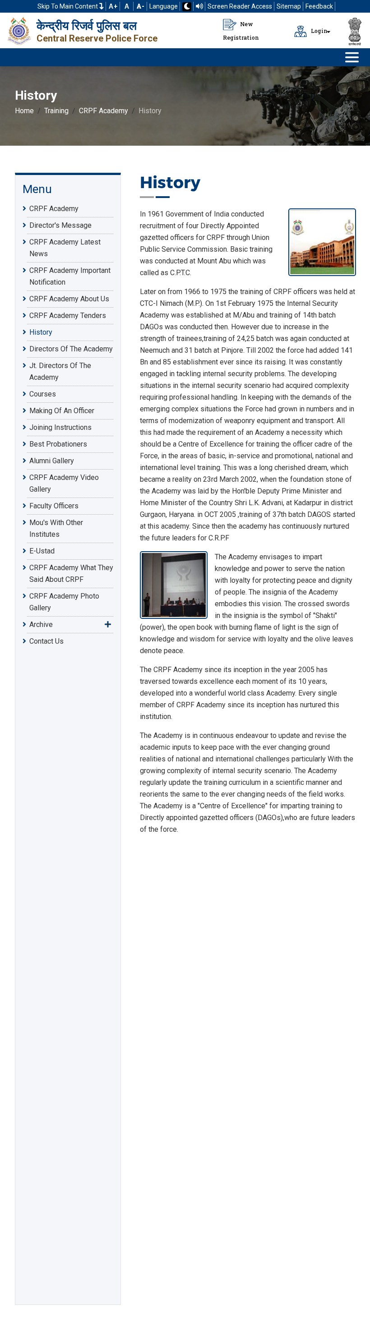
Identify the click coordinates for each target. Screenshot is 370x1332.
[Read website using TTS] (199, 6)
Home (24, 110)
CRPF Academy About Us (69, 299)
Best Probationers (58, 444)
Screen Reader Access (240, 6)
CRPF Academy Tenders (67, 315)
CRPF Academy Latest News (65, 248)
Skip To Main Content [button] (68, 6)
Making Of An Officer (61, 410)
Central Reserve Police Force (97, 38)
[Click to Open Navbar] (352, 57)
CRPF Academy (103, 110)
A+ (113, 6)
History (40, 332)
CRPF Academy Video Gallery (64, 483)
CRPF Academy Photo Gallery (64, 602)
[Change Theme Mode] (186, 6)
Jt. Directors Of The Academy (60, 371)
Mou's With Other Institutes (56, 528)
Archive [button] (41, 624)
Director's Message (60, 225)
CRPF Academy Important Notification (70, 276)
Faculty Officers (54, 506)
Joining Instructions (60, 427)
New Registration (241, 30)
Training (56, 110)
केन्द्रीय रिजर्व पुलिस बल (87, 25)
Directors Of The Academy (71, 349)
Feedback (319, 6)
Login (319, 30)
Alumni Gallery (51, 460)
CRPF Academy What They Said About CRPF (71, 573)
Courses (42, 394)
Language (163, 6)
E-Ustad (42, 551)
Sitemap (289, 6)
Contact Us (46, 641)
